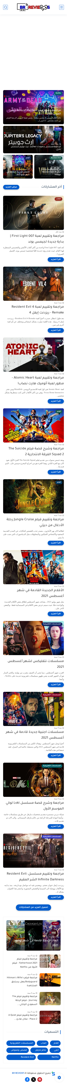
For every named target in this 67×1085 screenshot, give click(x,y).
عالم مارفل (40, 1050)
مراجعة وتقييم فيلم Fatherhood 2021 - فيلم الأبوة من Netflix (24, 963)
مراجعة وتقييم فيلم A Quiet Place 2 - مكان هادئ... (22, 1017)
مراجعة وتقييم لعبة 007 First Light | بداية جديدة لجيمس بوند (37, 239)
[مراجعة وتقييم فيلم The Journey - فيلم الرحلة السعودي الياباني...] (50, 998)
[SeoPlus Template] (53, 1073)
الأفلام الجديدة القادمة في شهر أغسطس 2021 (40, 593)
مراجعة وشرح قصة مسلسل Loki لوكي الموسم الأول (35, 806)
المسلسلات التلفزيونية (21, 1043)
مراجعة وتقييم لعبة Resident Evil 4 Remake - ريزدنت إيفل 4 (38, 310)
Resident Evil (27, 1057)
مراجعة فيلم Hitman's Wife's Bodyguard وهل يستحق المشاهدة (22, 982)
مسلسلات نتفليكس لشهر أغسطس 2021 (36, 664)
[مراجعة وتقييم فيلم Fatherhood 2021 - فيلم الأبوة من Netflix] (50, 961)
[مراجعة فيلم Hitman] (50, 980)
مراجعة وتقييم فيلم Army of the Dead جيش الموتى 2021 (35, 112)
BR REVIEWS (18, 1073)
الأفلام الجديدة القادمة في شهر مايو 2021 (18, 173)
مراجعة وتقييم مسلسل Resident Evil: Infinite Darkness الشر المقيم (35, 877)
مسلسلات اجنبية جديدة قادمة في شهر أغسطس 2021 (35, 735)
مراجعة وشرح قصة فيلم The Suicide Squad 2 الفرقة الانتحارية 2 (36, 451)
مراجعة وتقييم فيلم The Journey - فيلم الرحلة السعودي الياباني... (24, 1000)
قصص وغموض (19, 1050)
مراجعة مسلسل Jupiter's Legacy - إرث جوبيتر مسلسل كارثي (36, 148)
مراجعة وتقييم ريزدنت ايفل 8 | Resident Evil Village (51, 172)
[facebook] (27, 1079)
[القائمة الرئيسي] (61, 7)
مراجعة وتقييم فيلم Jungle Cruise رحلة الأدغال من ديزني (35, 522)
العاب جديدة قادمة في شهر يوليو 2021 (36, 943)
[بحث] (5, 7)
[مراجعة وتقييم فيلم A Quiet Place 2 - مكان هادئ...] (50, 1017)
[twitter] (33, 1079)
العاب (43, 1043)
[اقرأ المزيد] (56, 259)
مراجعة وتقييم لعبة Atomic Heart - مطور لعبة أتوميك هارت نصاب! (38, 381)
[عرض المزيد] (11, 187)
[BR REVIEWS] (33, 7)
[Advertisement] (33, 54)
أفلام (56, 1043)
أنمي (56, 1050)
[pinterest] (39, 1079)
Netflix (55, 1057)
